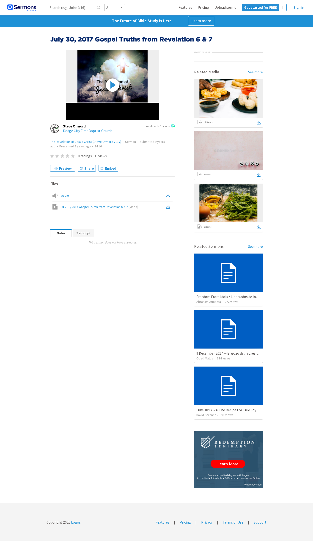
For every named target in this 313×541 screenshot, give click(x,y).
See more (255, 72)
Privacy (206, 522)
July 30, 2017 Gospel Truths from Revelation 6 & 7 (99, 207)
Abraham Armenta (208, 302)
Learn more (201, 20)
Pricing (203, 7)
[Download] (259, 123)
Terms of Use (233, 522)
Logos (75, 522)
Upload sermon (226, 7)
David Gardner (206, 415)
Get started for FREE (260, 7)
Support (260, 522)
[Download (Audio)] (169, 195)
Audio (65, 195)
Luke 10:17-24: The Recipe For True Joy (226, 410)
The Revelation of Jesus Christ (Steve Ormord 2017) (85, 142)
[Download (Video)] (169, 206)
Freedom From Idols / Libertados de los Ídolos (232, 296)
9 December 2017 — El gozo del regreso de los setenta (238, 353)
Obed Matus (204, 358)
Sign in (299, 7)
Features (185, 7)
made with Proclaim (158, 126)
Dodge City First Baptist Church (87, 130)
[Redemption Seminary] (228, 459)
